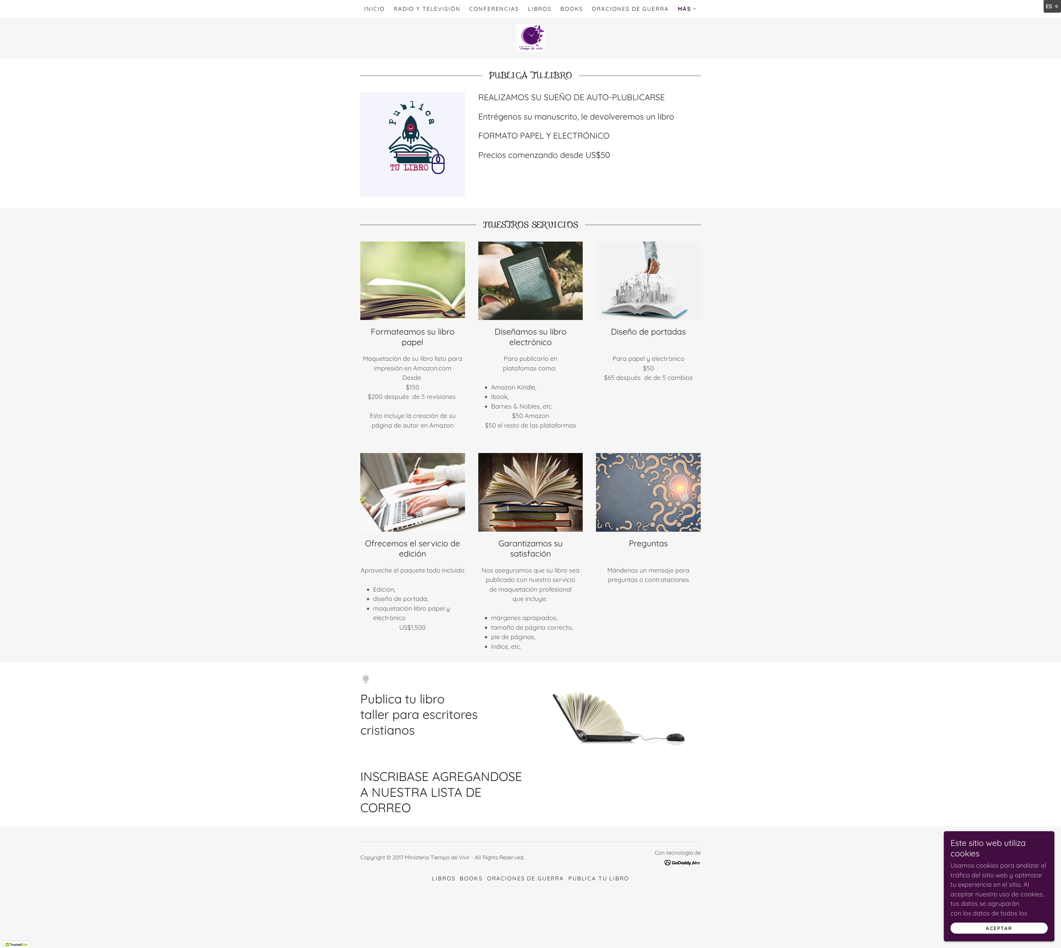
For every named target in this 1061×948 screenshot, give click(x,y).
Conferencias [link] (494, 8)
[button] (687, 9)
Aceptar (999, 928)
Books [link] (571, 8)
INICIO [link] (374, 8)
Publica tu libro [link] (598, 878)
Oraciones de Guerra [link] (630, 8)
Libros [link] (539, 8)
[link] (530, 37)
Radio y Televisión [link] (427, 8)
